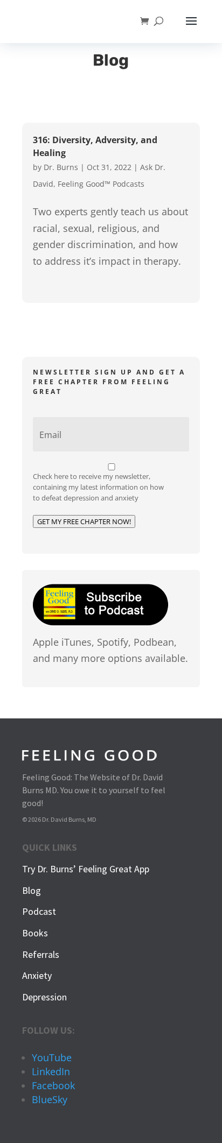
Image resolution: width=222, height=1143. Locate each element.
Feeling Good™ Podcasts (101, 184)
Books (35, 933)
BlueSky (49, 1099)
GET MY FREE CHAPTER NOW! (84, 521)
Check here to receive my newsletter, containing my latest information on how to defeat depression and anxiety (98, 487)
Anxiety (37, 975)
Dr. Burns (61, 167)
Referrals (40, 954)
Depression (44, 997)
